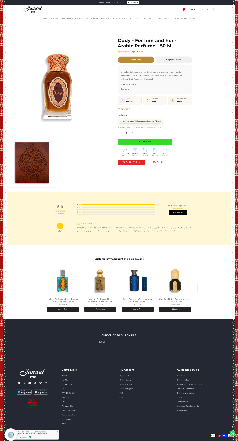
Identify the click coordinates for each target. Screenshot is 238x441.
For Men (65, 380)
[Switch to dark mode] (233, 427)
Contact (122, 397)
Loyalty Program (126, 389)
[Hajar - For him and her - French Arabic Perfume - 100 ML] (63, 281)
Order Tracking (125, 384)
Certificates (182, 410)
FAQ (121, 393)
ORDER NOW (133, 2)
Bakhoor (65, 397)
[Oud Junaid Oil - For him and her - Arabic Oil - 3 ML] (175, 281)
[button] (201, 9)
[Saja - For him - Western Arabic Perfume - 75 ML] (138, 281)
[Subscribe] (138, 342)
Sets (63, 402)
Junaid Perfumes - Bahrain (19, 435)
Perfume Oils (67, 406)
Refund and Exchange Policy (189, 384)
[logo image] (33, 9)
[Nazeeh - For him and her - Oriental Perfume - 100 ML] (100, 281)
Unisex (65, 389)
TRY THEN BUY (68, 393)
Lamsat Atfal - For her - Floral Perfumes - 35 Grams (33, 426)
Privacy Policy (183, 380)
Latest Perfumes (69, 410)
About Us (181, 376)
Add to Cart (62, 309)
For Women (67, 384)
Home (64, 376)
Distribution (66, 419)
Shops (180, 397)
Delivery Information (185, 393)
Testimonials (182, 402)
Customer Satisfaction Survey (190, 406)
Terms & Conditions (185, 389)
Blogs (64, 424)
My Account (124, 376)
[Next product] (195, 288)
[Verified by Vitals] (30, 429)
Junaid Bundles (68, 415)
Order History (125, 380)
